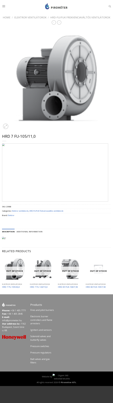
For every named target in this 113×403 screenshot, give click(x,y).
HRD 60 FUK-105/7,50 (96, 287)
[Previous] (2, 275)
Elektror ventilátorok (30, 17)
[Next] (111, 275)
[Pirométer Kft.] (56, 6)
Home (6, 17)
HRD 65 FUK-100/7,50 (68, 287)
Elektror (11, 215)
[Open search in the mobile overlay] (110, 6)
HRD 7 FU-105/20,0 (11, 287)
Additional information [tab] (30, 231)
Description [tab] (8, 231)
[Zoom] (5, 126)
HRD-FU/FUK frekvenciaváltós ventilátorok (80, 17)
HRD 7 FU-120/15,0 (38, 287)
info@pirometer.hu (12, 320)
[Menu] (3, 6)
